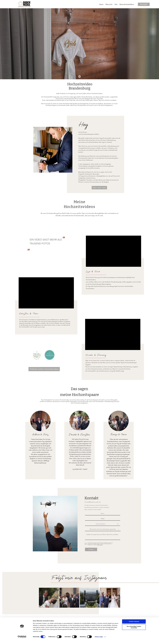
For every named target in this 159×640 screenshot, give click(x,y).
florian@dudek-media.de (93, 502)
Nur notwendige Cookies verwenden (134, 627)
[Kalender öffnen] (118, 524)
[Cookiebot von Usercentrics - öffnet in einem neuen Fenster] (22, 637)
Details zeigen (99, 636)
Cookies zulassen (134, 621)
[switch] (59, 636)
